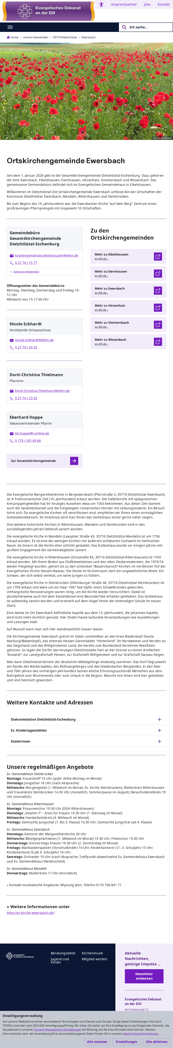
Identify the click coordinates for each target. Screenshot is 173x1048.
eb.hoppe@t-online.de (32, 433)
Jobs (147, 4)
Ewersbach (88, 37)
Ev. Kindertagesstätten (29, 730)
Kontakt (164, 4)
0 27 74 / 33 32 (26, 347)
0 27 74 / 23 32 (26, 398)
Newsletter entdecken (144, 976)
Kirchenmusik (92, 953)
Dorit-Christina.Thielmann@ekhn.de (42, 391)
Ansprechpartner (124, 4)
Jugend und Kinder (60, 960)
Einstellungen (126, 1042)
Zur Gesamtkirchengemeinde (33, 461)
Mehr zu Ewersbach (110, 288)
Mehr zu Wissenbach (110, 340)
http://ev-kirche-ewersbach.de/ (31, 913)
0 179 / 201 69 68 (28, 440)
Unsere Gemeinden (35, 37)
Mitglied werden (94, 959)
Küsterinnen (20, 741)
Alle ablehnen (156, 1042)
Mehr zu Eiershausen (111, 271)
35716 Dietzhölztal (65, 37)
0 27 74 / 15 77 (26, 263)
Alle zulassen (97, 1042)
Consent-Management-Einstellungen (58, 1029)
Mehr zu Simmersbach (112, 322)
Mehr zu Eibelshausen (111, 254)
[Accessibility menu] (101, 4)
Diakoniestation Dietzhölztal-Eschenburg (43, 719)
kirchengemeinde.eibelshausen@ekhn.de (46, 255)
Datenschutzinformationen (141, 1034)
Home (14, 37)
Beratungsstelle (63, 953)
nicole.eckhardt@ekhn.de (34, 340)
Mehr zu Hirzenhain (110, 305)
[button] (45, 271)
